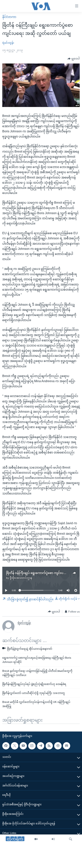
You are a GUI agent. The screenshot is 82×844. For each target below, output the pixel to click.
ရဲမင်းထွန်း (8, 42)
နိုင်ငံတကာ (9, 16)
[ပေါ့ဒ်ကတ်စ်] (57, 745)
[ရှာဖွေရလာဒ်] (70, 839)
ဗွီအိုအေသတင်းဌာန (21, 577)
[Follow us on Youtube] (23, 745)
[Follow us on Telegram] (40, 745)
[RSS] (49, 745)
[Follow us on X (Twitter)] (14, 745)
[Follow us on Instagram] (31, 745)
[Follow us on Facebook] (6, 745)
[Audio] (53, 839)
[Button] (74, 58)
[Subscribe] (66, 745)
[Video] (36, 839)
